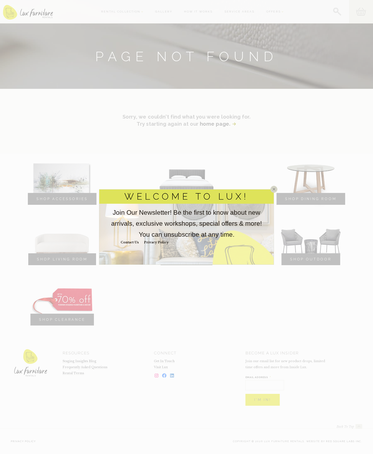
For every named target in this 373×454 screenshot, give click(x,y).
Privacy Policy (156, 242)
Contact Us (130, 242)
